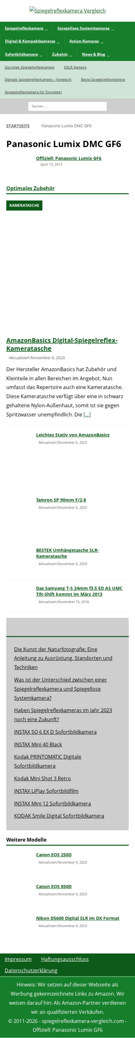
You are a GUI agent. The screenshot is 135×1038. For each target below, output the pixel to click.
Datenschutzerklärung (31, 970)
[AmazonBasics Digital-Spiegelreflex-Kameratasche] (67, 266)
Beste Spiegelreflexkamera (103, 79)
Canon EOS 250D (54, 855)
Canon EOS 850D (54, 886)
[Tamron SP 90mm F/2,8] (18, 516)
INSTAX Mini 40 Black (38, 744)
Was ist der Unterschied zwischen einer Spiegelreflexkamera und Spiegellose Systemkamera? (60, 688)
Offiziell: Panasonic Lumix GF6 (68, 158)
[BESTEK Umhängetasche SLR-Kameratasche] (18, 560)
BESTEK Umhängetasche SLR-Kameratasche (67, 553)
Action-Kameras (84, 41)
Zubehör (60, 54)
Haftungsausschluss (65, 959)
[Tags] (67, 627)
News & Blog (93, 54)
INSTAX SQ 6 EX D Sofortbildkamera (55, 731)
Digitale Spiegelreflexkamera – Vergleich (38, 79)
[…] (87, 414)
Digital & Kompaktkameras (30, 41)
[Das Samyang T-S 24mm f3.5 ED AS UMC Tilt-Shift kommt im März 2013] (18, 594)
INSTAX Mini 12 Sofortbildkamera (52, 803)
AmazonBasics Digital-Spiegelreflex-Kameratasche (61, 344)
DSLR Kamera (75, 67)
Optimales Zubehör (30, 188)
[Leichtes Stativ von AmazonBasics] (18, 458)
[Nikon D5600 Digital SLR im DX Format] (18, 924)
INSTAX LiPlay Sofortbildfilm (46, 791)
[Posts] (26, 627)
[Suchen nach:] (67, 105)
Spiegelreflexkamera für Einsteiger (33, 92)
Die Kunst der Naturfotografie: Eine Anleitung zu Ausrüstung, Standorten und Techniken (63, 658)
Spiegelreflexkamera (24, 28)
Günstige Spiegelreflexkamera (30, 67)
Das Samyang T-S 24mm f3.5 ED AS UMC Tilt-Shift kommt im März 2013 (79, 591)
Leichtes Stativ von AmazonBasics (73, 435)
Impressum (18, 959)
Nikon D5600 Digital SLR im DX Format (77, 918)
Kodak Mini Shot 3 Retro (42, 778)
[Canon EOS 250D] (18, 861)
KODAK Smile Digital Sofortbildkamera (59, 815)
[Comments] (108, 627)
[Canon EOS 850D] (18, 893)
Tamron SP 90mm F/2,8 (61, 500)
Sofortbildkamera (21, 54)
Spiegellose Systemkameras (83, 28)
